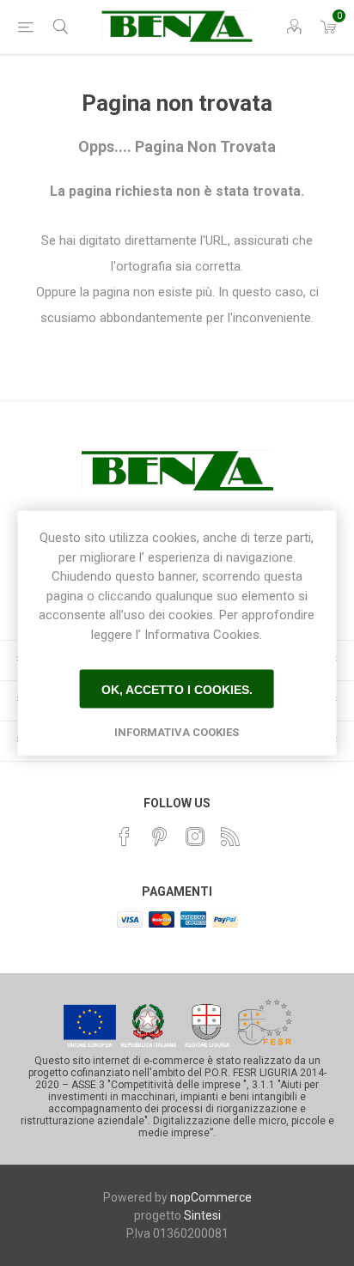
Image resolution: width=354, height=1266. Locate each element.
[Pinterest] (160, 836)
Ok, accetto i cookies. (177, 689)
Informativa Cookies (176, 732)
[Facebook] (124, 836)
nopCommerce (211, 1197)
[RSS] (230, 836)
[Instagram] (195, 836)
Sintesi (202, 1215)
